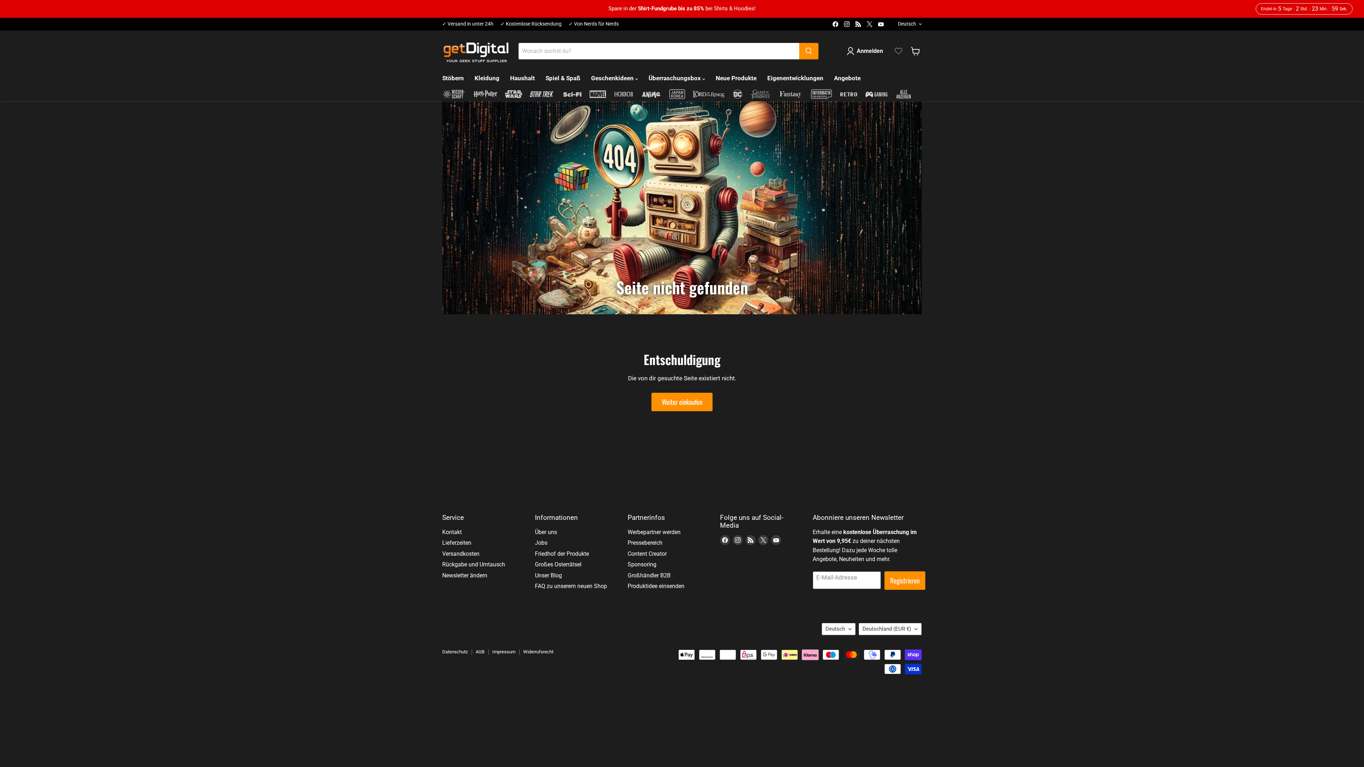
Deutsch (907, 24)
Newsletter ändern (464, 575)
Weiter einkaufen (682, 402)
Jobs (541, 542)
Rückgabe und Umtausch (473, 564)
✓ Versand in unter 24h (467, 24)
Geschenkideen (613, 78)
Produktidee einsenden (656, 586)
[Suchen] (808, 51)
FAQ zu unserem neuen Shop (571, 586)
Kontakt (452, 532)
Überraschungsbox (675, 78)
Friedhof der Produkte (562, 553)
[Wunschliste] (898, 51)
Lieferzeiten (456, 542)
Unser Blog (548, 575)
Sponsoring (642, 564)
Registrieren (905, 580)
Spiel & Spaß (563, 78)
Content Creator (647, 553)
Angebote (847, 78)
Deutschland (886, 629)
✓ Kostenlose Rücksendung (531, 24)
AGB (480, 651)
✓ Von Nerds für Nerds (594, 24)
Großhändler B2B (649, 575)
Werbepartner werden (654, 532)
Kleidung (487, 78)
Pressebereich (645, 542)
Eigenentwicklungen (795, 78)
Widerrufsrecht (538, 651)
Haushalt (522, 78)
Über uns (546, 532)
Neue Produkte (736, 78)
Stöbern (453, 78)
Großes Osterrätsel (558, 564)
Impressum (503, 651)
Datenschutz (455, 651)
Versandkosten (461, 553)
